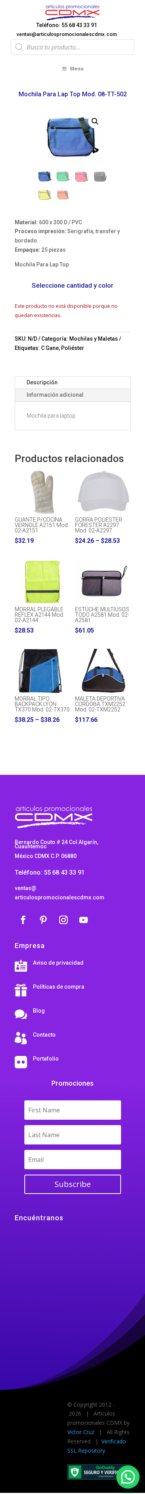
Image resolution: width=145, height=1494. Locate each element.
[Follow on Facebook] (23, 919)
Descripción (42, 382)
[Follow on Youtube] (83, 919)
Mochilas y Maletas (93, 339)
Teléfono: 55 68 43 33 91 (66, 25)
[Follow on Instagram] (63, 919)
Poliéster (72, 348)
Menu (77, 68)
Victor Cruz (80, 1432)
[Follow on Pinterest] (43, 919)
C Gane (50, 348)
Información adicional (55, 395)
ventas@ (25, 888)
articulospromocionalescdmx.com (59, 897)
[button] (95, 121)
